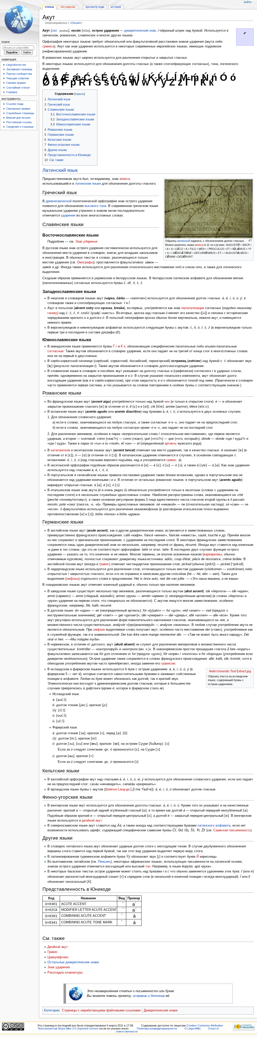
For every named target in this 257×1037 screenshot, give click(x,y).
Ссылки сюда (14, 103)
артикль (171, 443)
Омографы (85, 262)
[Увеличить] (250, 240)
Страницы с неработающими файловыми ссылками (101, 1010)
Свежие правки (16, 82)
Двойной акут (57, 947)
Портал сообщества (19, 73)
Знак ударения (86, 241)
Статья (49, 6)
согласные (55, 351)
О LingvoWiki (192, 1028)
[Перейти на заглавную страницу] (19, 19)
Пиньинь (104, 861)
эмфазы (72, 578)
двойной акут (92, 820)
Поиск (6, 41)
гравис (171, 460)
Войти (247, 2)
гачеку (52, 313)
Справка (11, 92)
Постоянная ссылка (19, 122)
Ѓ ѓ (115, 346)
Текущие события (17, 78)
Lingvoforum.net (16, 64)
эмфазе (99, 629)
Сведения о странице (20, 126)
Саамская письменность (231, 830)
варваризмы (213, 554)
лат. (55, 30)
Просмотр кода (94, 6)
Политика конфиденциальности (157, 1028)
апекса (199, 244)
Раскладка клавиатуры (65, 972)
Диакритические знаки (160, 1010)
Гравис (52, 952)
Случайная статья (18, 87)
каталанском (60, 450)
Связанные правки (18, 108)
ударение (68, 215)
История (116, 6)
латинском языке (88, 183)
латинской (183, 240)
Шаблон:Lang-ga (117, 789)
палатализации (192, 308)
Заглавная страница (19, 69)
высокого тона (95, 206)
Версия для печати (18, 117)
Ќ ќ (123, 346)
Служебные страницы (20, 113)
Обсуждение (68, 6)
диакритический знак (140, 30)
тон (147, 866)
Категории (51, 1010)
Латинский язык (60, 170)
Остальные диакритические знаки (73, 962)
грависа (48, 46)
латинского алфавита (214, 825)
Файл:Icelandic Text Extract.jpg (230, 671)
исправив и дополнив (149, 996)
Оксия (76, 22)
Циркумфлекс (58, 957)
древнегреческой (59, 201)
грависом (168, 663)
